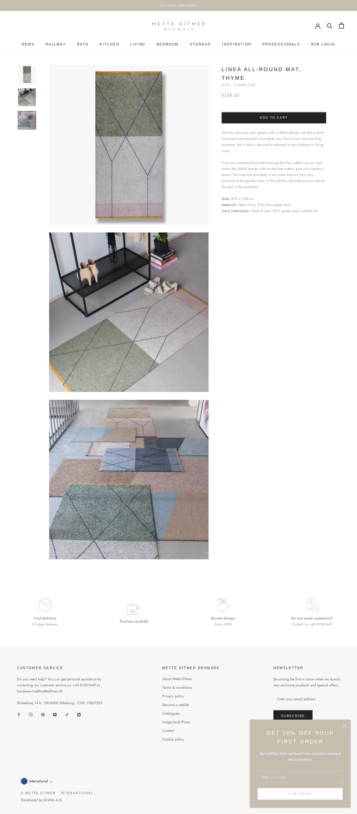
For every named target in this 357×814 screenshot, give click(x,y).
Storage (200, 44)
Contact (168, 730)
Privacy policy (173, 696)
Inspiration (236, 44)
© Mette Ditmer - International (57, 793)
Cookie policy (173, 739)
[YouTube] (55, 714)
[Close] (344, 726)
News (28, 44)
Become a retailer (175, 704)
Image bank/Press (176, 722)
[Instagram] (31, 714)
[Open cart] (341, 25)
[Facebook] (19, 714)
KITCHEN (109, 44)
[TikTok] (67, 714)
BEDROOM (168, 44)
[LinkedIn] (79, 714)
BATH (83, 44)
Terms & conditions (177, 687)
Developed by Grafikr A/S (41, 799)
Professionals (281, 44)
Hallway (55, 44)
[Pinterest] (43, 714)
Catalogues (171, 713)
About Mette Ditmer (177, 678)
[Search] (329, 25)
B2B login (323, 44)
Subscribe (300, 794)
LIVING (138, 44)
